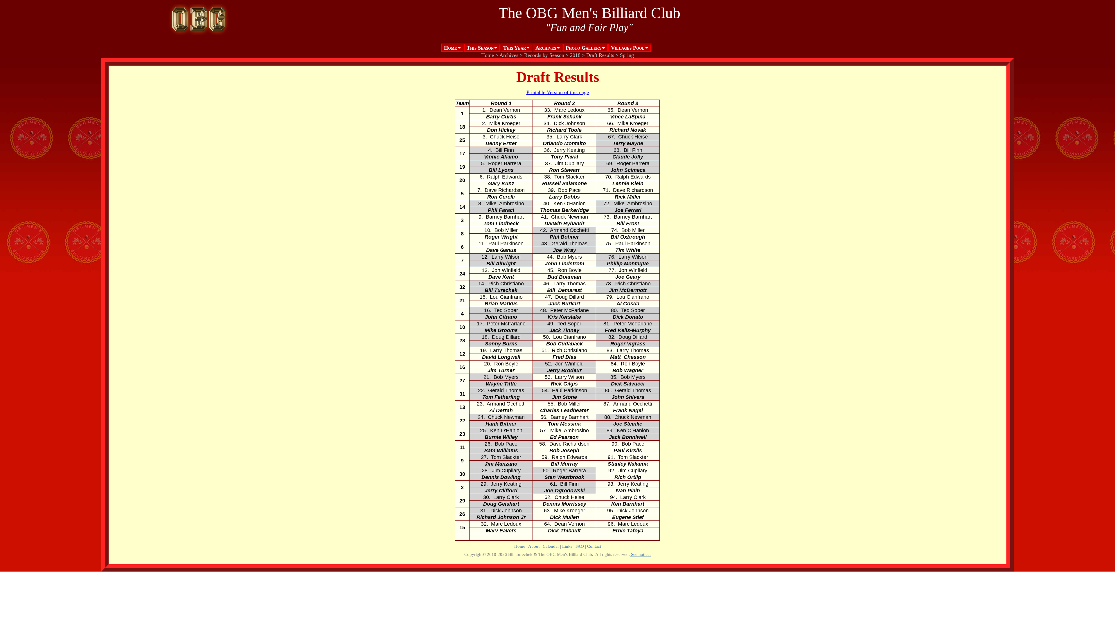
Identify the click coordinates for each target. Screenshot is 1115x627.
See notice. (640, 554)
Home (450, 48)
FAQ (580, 546)
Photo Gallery (583, 48)
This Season (480, 48)
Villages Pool (628, 48)
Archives (545, 48)
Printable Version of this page (557, 92)
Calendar (551, 546)
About (533, 546)
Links (567, 546)
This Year (514, 48)
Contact (594, 546)
